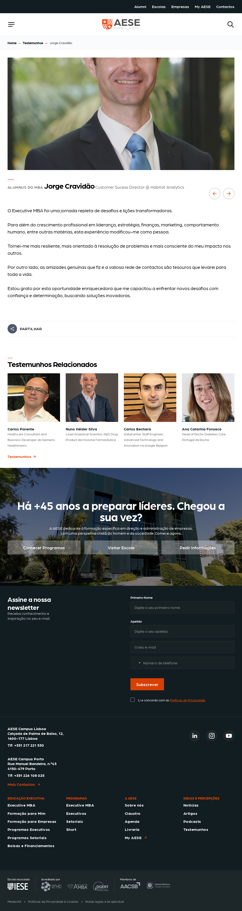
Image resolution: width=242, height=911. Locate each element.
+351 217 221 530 (29, 745)
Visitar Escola (121, 547)
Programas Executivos (29, 829)
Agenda (132, 821)
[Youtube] (228, 735)
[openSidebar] (11, 24)
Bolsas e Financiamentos (31, 845)
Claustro (133, 813)
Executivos (76, 813)
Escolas (159, 6)
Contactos (225, 6)
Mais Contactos (21, 784)
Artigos (190, 813)
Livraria (132, 829)
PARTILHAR (31, 328)
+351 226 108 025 (29, 775)
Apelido (136, 621)
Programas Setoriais (27, 837)
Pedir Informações (198, 547)
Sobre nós (134, 805)
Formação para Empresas (32, 821)
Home (12, 42)
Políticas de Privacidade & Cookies (53, 901)
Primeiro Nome (141, 597)
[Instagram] (211, 735)
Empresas (180, 6)
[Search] (230, 24)
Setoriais (74, 821)
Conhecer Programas (44, 547)
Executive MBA (21, 805)
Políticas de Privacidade (187, 700)
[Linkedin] (194, 735)
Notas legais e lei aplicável (104, 901)
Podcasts (192, 821)
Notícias (191, 805)
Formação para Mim (26, 813)
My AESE (203, 6)
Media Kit (14, 901)
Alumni (140, 6)
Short (71, 829)
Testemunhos (33, 42)
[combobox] (136, 663)
